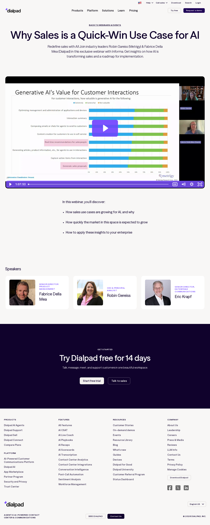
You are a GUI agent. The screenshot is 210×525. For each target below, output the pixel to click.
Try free (174, 10)
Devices (117, 459)
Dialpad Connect (13, 440)
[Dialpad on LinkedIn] (186, 487)
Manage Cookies (177, 469)
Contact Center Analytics (73, 459)
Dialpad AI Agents (14, 425)
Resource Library (122, 440)
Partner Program (13, 476)
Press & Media (175, 440)
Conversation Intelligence (73, 469)
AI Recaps (64, 444)
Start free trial (92, 380)
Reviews (172, 444)
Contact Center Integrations (75, 464)
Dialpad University (123, 469)
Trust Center (11, 486)
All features (65, 425)
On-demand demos (124, 430)
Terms (170, 459)
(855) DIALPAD (95, 516)
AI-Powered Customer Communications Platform (19, 460)
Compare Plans (12, 444)
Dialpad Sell (10, 435)
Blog (115, 444)
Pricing (133, 10)
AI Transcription (67, 454)
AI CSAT (63, 430)
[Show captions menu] (175, 184)
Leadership (173, 430)
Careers (172, 435)
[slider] (99, 184)
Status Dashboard (123, 479)
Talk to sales (119, 380)
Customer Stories (123, 425)
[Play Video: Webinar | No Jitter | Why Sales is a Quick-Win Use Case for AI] (105, 128)
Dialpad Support (13, 430)
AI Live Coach (66, 435)
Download (176, 2)
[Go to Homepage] (18, 10)
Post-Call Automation (71, 474)
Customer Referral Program (129, 474)
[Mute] (183, 184)
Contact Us (173, 454)
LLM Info (172, 449)
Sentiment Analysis (69, 479)
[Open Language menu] (140, 3)
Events (117, 435)
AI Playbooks (65, 440)
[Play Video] (10, 184)
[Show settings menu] (192, 184)
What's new (119, 449)
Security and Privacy (15, 481)
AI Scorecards (66, 449)
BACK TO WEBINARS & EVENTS (105, 25)
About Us (172, 425)
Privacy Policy (175, 464)
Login (198, 2)
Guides (117, 454)
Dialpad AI (9, 466)
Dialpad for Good (122, 464)
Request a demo (194, 10)
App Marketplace (13, 471)
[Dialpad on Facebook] (169, 487)
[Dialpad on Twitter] (178, 487)
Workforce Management (72, 484)
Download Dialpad (179, 477)
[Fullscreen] (200, 184)
